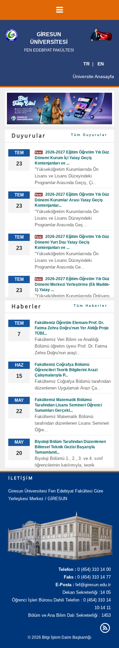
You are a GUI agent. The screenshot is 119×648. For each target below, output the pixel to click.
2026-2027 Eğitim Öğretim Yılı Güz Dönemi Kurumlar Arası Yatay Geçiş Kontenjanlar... (72, 200)
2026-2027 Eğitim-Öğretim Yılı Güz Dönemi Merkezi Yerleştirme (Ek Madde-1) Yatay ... (72, 284)
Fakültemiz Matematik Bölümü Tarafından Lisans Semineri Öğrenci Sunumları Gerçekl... (68, 405)
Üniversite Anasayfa (93, 76)
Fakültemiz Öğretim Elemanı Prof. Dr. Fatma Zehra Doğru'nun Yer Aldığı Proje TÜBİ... (72, 328)
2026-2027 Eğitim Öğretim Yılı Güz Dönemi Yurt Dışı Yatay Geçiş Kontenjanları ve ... (72, 242)
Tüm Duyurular (89, 134)
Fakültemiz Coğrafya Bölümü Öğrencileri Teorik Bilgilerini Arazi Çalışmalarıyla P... (66, 370)
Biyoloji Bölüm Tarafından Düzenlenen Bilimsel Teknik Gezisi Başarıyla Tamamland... (70, 447)
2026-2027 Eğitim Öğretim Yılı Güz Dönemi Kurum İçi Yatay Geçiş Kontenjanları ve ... (72, 157)
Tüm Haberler (90, 305)
